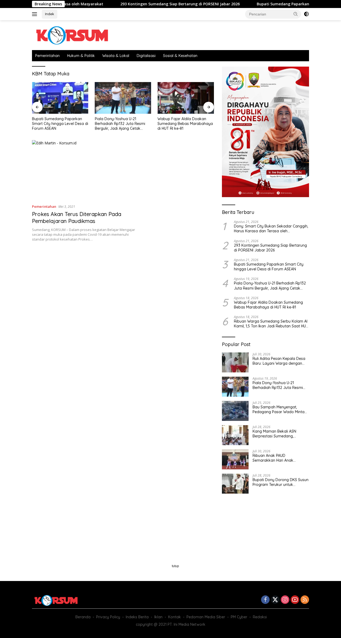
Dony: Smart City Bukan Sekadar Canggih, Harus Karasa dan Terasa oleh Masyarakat (271, 228)
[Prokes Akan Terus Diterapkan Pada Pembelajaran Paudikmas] (84, 169)
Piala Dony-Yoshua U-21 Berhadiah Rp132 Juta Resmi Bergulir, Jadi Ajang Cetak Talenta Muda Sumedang (120, 123)
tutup (175, 566)
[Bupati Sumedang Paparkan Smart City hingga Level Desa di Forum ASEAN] (60, 98)
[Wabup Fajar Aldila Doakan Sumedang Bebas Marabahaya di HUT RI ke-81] (185, 98)
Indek (49, 14)
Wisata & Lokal (115, 55)
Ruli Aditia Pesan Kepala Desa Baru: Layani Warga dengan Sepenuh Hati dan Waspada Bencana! (279, 361)
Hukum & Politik (81, 55)
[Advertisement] (123, 289)
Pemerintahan (47, 55)
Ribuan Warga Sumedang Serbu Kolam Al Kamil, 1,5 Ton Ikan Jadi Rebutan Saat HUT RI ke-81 (271, 323)
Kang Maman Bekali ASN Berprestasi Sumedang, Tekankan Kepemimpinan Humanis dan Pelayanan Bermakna (275, 433)
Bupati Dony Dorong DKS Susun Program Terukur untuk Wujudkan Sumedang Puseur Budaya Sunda (280, 482)
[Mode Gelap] (306, 14)
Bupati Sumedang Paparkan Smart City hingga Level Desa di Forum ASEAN (60, 123)
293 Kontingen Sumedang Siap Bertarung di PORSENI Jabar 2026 (162, 4)
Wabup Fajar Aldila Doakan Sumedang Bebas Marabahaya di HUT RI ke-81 (185, 123)
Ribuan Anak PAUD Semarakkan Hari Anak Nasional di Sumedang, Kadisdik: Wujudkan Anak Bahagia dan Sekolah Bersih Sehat (277, 458)
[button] (295, 14)
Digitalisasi (146, 55)
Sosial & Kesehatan (180, 55)
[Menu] (35, 14)
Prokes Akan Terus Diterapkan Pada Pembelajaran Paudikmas (76, 217)
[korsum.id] (72, 34)
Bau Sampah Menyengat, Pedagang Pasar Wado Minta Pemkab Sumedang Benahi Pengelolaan (279, 409)
